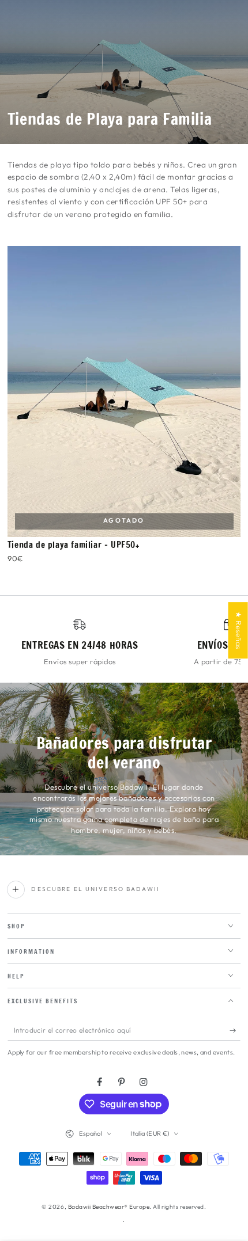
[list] (124, 642)
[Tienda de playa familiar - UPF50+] (124, 391)
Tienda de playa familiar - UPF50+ (73, 545)
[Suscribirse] (235, 1030)
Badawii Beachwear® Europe (109, 1206)
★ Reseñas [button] (238, 630)
